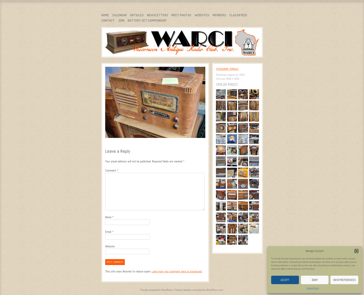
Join (121, 20)
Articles (137, 15)
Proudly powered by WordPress (156, 290)
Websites (202, 15)
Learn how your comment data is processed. (177, 271)
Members (219, 15)
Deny (315, 280)
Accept (285, 280)
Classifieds (238, 15)
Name (109, 217)
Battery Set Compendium (147, 20)
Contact (108, 20)
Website (110, 246)
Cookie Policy (313, 288)
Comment (111, 170)
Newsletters (157, 15)
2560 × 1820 (232, 78)
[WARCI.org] (182, 43)
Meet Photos (181, 15)
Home (105, 15)
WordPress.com (214, 290)
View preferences (344, 280)
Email (109, 232)
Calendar (119, 15)
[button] (356, 251)
